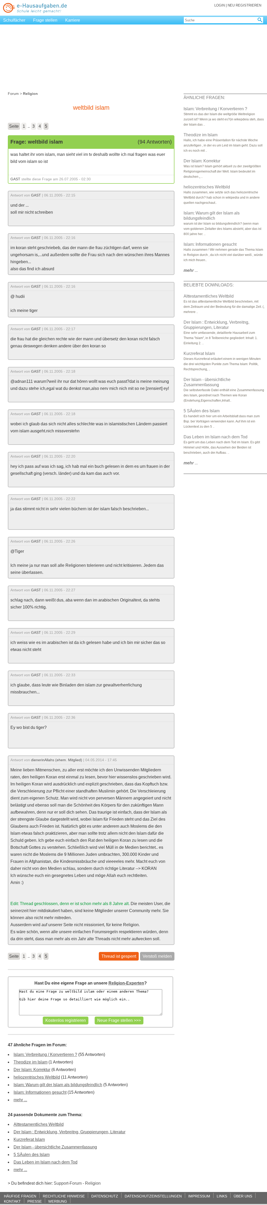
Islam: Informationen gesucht (40, 1092)
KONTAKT (12, 1201)
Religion (93, 1183)
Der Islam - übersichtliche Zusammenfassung (55, 1147)
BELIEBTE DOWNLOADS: (209, 285)
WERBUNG (57, 1201)
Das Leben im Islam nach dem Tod (45, 1162)
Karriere (72, 20)
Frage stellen (45, 20)
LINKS (222, 1196)
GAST (15, 179)
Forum (13, 93)
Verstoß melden (157, 956)
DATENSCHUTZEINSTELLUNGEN (153, 1196)
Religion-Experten (126, 983)
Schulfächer (14, 20)
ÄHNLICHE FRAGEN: (204, 97)
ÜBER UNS (243, 1196)
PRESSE (34, 1201)
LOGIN (219, 5)
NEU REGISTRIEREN (244, 5)
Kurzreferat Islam (29, 1139)
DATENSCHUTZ (104, 1196)
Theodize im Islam (30, 1062)
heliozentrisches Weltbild (37, 1077)
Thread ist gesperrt (118, 956)
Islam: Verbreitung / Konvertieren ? (45, 1054)
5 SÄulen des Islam (32, 1154)
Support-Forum (68, 1183)
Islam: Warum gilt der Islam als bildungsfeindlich (58, 1085)
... (191, 270)
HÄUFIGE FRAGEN (20, 1196)
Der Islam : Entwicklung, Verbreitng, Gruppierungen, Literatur (69, 1132)
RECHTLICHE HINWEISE (64, 1196)
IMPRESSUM (199, 1196)
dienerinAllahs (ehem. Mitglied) (56, 760)
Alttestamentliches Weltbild (39, 1124)
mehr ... (20, 1100)
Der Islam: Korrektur (32, 1069)
